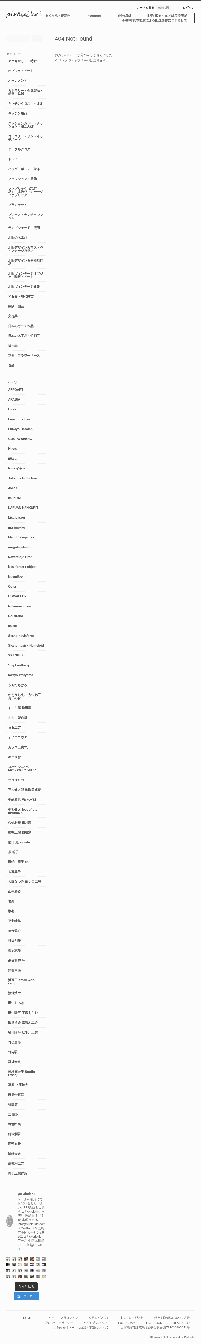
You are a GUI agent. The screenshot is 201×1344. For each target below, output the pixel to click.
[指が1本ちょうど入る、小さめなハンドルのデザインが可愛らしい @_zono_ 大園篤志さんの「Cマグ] (44, 1259)
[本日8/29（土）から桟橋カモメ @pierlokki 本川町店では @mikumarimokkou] (26, 1259)
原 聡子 (13, 852)
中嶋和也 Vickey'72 (22, 799)
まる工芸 (14, 727)
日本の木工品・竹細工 (24, 336)
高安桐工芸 (16, 1163)
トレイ (13, 159)
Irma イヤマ (16, 468)
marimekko (16, 527)
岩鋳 (11, 901)
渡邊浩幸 (14, 993)
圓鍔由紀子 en (18, 862)
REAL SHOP (181, 1322)
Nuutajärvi (16, 576)
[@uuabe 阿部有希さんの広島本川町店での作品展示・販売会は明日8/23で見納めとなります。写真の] (14, 1270)
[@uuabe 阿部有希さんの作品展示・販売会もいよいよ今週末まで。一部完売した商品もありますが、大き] (26, 1270)
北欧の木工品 (17, 237)
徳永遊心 (14, 931)
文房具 (13, 316)
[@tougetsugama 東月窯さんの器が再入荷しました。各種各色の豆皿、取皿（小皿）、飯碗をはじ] (26, 1276)
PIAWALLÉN (17, 596)
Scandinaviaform (21, 636)
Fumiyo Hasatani (21, 429)
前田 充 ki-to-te (19, 842)
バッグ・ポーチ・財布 (24, 169)
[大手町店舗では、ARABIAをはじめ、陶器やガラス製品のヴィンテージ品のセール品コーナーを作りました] (26, 1264)
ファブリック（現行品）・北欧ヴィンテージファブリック (25, 192)
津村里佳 (14, 970)
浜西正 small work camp (21, 981)
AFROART (15, 389)
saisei (12, 626)
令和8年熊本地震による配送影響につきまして (154, 20)
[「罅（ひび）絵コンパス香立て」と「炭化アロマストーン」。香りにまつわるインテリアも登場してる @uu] (37, 1270)
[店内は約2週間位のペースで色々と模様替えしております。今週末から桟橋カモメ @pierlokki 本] (14, 1264)
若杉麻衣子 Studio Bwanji (21, 1073)
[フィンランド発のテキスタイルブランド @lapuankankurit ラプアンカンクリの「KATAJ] (8, 1276)
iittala (12, 458)
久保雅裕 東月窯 (19, 822)
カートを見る (151, 6)
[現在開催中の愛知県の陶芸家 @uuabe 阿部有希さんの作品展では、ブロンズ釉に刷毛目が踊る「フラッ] (37, 1276)
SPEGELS (16, 655)
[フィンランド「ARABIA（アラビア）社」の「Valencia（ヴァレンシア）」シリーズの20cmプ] (32, 1270)
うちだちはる (17, 685)
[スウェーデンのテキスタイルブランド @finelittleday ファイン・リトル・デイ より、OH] (20, 1264)
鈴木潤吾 (14, 1134)
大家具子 (14, 872)
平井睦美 (14, 921)
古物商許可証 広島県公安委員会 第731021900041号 (155, 1327)
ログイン (189, 7)
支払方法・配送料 (58, 15)
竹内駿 (13, 1052)
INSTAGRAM (126, 1322)
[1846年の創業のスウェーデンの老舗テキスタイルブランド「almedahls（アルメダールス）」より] (37, 1264)
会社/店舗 (124, 15)
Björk (12, 409)
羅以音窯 (14, 1062)
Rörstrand (15, 616)
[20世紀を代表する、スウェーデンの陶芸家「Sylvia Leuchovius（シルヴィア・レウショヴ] (20, 1270)
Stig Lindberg (18, 665)
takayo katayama (20, 675)
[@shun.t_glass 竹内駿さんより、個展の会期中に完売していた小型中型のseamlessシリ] (8, 1264)
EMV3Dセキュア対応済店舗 (167, 15)
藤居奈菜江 (16, 1094)
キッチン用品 (17, 113)
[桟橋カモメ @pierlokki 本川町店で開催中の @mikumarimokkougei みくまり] (14, 1259)
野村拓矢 (14, 1124)
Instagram (94, 15)
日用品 (13, 345)
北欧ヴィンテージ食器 (24, 286)
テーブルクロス (19, 149)
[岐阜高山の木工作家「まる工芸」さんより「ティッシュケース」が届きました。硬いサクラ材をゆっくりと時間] (32, 1264)
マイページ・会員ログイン (60, 1317)
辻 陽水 (13, 1114)
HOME (27, 1317)
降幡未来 (14, 1154)
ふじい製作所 (17, 717)
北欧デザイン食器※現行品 (25, 262)
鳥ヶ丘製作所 (17, 1173)
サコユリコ (16, 780)
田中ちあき (16, 1003)
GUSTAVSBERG (20, 439)
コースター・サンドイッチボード (25, 137)
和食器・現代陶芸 (21, 296)
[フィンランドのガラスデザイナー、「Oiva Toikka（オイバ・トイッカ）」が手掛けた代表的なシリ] (8, 1259)
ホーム (24, 15)
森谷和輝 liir (17, 960)
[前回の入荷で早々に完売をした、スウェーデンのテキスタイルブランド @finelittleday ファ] (44, 1276)
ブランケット (17, 205)
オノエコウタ (17, 737)
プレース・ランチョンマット (25, 216)
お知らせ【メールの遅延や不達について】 (82, 1327)
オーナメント (17, 80)
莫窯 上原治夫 (18, 1085)
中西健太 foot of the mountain (22, 811)
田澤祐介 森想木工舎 (23, 1022)
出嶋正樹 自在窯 (19, 832)
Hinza (12, 449)
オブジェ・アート (21, 71)
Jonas (12, 488)
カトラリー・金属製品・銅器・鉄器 (25, 92)
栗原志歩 (14, 950)
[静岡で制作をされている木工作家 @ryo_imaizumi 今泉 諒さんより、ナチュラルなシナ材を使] (32, 1276)
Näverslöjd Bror (20, 557)
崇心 (11, 911)
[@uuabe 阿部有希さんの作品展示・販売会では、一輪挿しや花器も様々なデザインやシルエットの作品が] (14, 1276)
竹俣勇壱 (14, 1042)
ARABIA (14, 399)
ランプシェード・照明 (24, 228)
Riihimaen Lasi (19, 606)
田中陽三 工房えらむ (23, 1013)
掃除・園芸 (16, 306)
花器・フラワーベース (24, 355)
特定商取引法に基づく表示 (172, 1317)
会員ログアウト (99, 1317)
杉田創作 (14, 940)
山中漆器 (14, 891)
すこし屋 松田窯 (19, 708)
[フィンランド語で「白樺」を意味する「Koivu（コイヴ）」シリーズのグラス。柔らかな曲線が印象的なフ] (8, 1270)
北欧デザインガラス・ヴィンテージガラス (25, 249)
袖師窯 (13, 1104)
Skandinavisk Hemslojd (26, 645)
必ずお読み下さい (95, 1322)
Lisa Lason (16, 517)
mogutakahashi (19, 547)
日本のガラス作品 (21, 326)
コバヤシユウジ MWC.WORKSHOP (22, 768)
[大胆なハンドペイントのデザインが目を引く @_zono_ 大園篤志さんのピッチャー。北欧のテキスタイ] (37, 1259)
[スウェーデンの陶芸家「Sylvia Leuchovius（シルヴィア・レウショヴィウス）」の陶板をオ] (20, 1259)
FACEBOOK (154, 1322)
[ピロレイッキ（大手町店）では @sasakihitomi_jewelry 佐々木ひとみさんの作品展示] (44, 1270)
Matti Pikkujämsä (21, 537)
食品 (11, 365)
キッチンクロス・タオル (25, 103)
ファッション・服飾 (22, 179)
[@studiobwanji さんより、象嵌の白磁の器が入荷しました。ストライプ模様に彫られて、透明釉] (44, 1264)
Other (12, 586)
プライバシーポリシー (58, 1322)
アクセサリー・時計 (22, 61)
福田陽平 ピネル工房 (23, 1032)
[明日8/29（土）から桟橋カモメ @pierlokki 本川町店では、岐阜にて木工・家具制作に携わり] (32, 1259)
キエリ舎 (14, 757)
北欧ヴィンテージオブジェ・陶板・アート (25, 275)
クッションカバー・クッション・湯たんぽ (25, 124)
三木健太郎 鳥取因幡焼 (24, 790)
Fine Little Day (19, 419)
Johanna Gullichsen (23, 478)
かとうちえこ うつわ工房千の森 (24, 696)
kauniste (14, 498)
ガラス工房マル (19, 747)
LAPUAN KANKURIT (23, 508)
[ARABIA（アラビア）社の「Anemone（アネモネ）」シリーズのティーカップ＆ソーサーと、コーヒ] (20, 1276)
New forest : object (22, 567)
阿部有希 (14, 1144)
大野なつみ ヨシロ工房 (24, 881)
